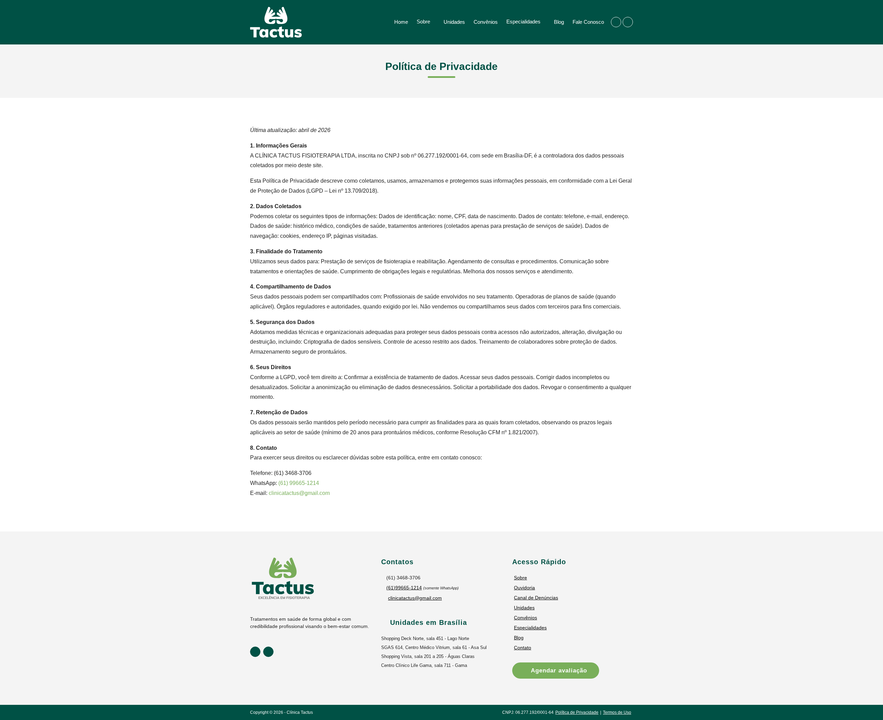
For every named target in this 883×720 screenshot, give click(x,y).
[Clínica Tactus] (276, 22)
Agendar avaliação (558, 670)
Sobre (423, 21)
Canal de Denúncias (536, 597)
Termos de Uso (617, 712)
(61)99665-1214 (404, 587)
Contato (522, 647)
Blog (559, 22)
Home (401, 22)
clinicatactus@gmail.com (299, 493)
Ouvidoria (524, 587)
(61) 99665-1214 (298, 483)
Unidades (454, 22)
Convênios (486, 22)
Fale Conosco (588, 22)
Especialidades (523, 21)
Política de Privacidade (576, 712)
